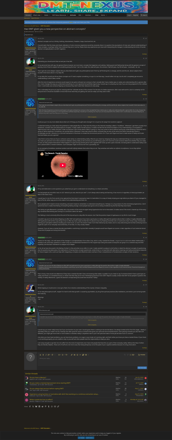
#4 (146, 186)
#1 (146, 38)
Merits (103, 15)
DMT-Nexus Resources (59, 15)
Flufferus (141, 384)
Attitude (73, 15)
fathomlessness (30, 31)
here (71, 22)
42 (35, 76)
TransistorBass (33, 384)
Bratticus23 (32, 396)
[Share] (144, 38)
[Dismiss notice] (146, 22)
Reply (145, 54)
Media (46, 15)
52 (35, 302)
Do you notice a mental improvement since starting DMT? (50, 383)
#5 (146, 237)
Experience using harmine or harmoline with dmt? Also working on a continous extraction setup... (64, 394)
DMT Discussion (46, 379)
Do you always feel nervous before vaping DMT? (47, 388)
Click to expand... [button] (92, 117)
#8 (146, 306)
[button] (41, 15)
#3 (146, 99)
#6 (146, 259)
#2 (146, 58)
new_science (140, 401)
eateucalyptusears (138, 379)
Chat (96, 15)
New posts (27, 18)
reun (31, 390)
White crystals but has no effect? (41, 399)
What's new (36, 15)
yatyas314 (32, 379)
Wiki (80, 15)
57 (35, 54)
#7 (146, 285)
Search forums (35, 18)
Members (88, 15)
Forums (28, 15)
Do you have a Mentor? (38, 377)
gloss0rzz (32, 401)
